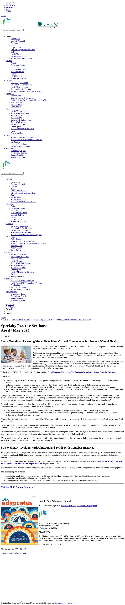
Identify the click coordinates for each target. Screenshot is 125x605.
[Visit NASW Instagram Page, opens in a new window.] (44, 601)
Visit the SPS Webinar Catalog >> (18, 487)
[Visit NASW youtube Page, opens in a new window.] (16, 601)
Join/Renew (10, 5)
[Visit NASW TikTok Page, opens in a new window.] (71, 601)
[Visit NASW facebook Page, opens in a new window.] (2, 601)
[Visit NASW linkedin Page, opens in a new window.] (7, 601)
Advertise (9, 7)
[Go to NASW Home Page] (19, 28)
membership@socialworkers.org (13, 553)
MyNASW (10, 3)
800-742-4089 (20, 549)
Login (3, 16)
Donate (8, 12)
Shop (8, 10)
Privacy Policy (61, 603)
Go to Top (72, 603)
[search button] (2, 176)
